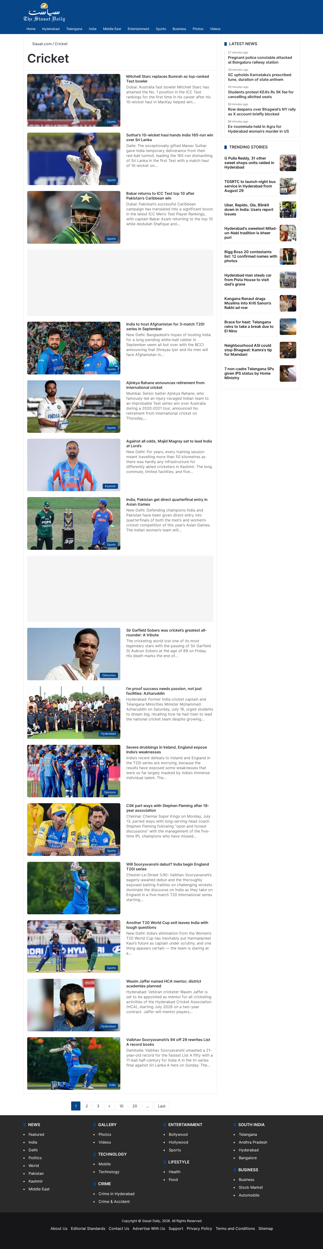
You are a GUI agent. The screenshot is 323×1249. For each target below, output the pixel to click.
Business (179, 29)
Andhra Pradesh (253, 1142)
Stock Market (251, 1187)
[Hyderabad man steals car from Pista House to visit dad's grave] (288, 280)
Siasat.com (41, 43)
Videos (215, 29)
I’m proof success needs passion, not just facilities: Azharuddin (164, 691)
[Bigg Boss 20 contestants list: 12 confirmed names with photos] (288, 256)
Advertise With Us (149, 1228)
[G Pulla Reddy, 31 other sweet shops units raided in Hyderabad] (288, 163)
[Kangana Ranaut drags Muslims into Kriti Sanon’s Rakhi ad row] (288, 303)
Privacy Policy (199, 1228)
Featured (36, 1134)
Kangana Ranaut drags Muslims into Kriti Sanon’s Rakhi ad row (247, 303)
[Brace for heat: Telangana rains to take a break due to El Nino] (288, 326)
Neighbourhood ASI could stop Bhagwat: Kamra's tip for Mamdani (248, 350)
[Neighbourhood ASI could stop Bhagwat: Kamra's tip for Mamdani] (288, 350)
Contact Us (119, 1228)
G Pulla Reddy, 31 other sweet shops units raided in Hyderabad (249, 162)
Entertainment (138, 29)
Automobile (249, 1195)
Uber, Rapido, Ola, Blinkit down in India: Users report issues (248, 209)
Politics (35, 1157)
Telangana (74, 29)
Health (174, 1171)
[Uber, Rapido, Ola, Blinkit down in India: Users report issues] (288, 209)
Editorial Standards (88, 1228)
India (92, 29)
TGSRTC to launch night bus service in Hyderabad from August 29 (250, 186)
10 (121, 1106)
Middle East (112, 29)
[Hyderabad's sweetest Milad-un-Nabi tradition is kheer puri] (288, 233)
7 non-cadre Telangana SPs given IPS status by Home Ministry (249, 373)
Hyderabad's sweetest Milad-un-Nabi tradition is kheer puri (250, 233)
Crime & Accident (114, 1201)
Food (173, 1179)
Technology (109, 1171)
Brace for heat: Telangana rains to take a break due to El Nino (249, 326)
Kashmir (36, 1181)
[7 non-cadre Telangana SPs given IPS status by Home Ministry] (288, 373)
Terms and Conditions (235, 1228)
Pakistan (36, 1173)
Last (162, 1106)
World (34, 1165)
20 (134, 1106)
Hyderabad (51, 29)
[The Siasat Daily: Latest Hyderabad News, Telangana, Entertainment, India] (44, 12)
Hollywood (178, 1142)
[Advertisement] (120, 283)
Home (30, 29)
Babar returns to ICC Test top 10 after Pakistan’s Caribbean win (160, 195)
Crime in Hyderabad (117, 1193)
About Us (59, 1228)
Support (176, 1228)
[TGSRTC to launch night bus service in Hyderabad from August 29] (288, 186)
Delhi (33, 1150)
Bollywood (178, 1134)
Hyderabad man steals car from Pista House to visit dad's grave (247, 279)
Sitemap (265, 1228)
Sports (161, 29)
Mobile (105, 1164)
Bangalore (248, 1157)
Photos (198, 29)
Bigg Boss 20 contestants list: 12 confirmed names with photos (250, 256)
